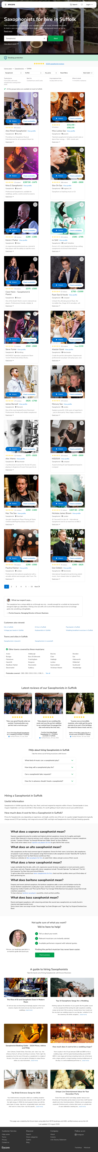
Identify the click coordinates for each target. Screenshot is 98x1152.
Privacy (4, 1140)
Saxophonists (19, 69)
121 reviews (17, 510)
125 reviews (64, 401)
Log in (88, 4)
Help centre (6, 1134)
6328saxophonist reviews (55, 64)
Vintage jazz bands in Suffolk (14, 630)
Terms (4, 1137)
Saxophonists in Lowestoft (44, 641)
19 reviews (55, 127)
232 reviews (64, 237)
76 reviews (17, 289)
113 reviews (17, 455)
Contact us (5, 1142)
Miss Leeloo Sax (83, 733)
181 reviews (17, 237)
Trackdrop (78, 1148)
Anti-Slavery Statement (58, 1140)
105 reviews (64, 455)
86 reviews (17, 128)
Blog (27, 1142)
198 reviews (64, 182)
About (52, 1134)
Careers (53, 1137)
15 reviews (17, 182)
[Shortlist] (82, 4)
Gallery (28, 1140)
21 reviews (17, 346)
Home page (8, 69)
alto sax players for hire (34, 858)
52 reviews (64, 292)
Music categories (32, 1137)
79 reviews (64, 565)
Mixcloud (87, 1148)
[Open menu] (5, 4)
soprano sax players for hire (41, 842)
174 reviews (17, 401)
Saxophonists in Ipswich (12, 641)
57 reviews (64, 510)
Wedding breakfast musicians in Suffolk (79, 630)
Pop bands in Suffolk (73, 627)
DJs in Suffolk (8, 627)
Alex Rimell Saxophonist (21, 733)
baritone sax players (29, 893)
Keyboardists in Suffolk (43, 630)
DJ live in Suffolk (40, 627)
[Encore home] (11, 4)
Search (74, 4)
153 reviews (64, 346)
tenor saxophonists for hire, (43, 873)
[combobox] (13, 73)
